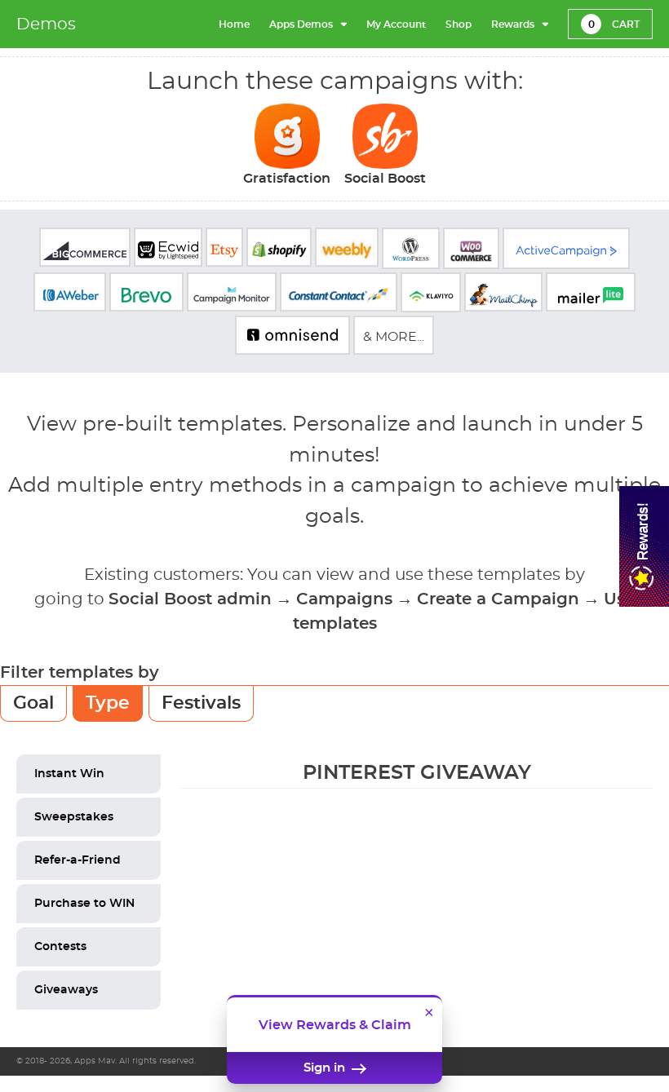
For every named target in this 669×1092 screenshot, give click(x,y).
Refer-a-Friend (77, 860)
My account (396, 24)
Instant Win (69, 774)
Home (234, 24)
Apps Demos (301, 24)
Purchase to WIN (84, 903)
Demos (46, 24)
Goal (33, 703)
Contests (60, 947)
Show (644, 545)
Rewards (512, 24)
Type (108, 703)
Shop (458, 24)
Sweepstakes (73, 817)
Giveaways (66, 990)
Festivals (201, 703)
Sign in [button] (325, 1068)
